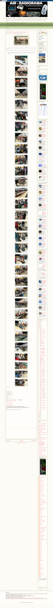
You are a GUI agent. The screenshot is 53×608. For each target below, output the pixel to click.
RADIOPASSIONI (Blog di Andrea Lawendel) (42, 445)
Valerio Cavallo (41, 560)
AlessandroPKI (41, 480)
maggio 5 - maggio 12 (42, 386)
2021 (39, 326)
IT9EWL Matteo (41, 509)
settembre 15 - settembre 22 (41, 359)
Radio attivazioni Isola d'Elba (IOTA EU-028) (42, 159)
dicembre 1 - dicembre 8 (42, 336)
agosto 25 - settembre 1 (42, 364)
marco (40, 575)
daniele (40, 564)
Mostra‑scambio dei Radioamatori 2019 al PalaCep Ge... (42, 352)
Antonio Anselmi (41, 486)
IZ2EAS (40, 512)
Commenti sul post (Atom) (22, 442)
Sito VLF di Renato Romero (42, 451)
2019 (39, 328)
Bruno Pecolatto (41, 487)
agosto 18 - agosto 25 (42, 366)
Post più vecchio (34, 440)
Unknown (41, 542)
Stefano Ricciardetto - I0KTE (43, 539)
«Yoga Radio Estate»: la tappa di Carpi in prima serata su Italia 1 (13, 25)
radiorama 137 (44, 185)
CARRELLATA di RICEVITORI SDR (44, 122)
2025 (39, 322)
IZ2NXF (40, 513)
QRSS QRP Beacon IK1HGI (43, 527)
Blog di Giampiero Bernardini (42, 437)
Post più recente (8, 440)
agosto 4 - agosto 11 (42, 369)
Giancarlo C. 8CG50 (42, 501)
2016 (39, 413)
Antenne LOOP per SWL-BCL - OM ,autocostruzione (44, 226)
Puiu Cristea (41, 524)
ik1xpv (40, 572)
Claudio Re (41, 490)
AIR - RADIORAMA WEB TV (42, 423)
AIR (39, 422)
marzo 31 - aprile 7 (41, 392)
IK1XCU (35, 50)
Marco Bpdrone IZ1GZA (42, 516)
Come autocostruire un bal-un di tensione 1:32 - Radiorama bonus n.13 (44, 213)
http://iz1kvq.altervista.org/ (9, 394)
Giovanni (41, 506)
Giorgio (40, 505)
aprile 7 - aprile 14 (41, 391)
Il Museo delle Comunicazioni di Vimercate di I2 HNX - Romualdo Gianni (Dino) (44, 135)
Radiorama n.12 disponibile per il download (44, 199)
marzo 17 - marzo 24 (42, 394)
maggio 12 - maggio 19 (42, 384)
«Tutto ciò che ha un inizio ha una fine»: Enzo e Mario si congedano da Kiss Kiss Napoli (16, 24)
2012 (39, 417)
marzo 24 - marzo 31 (42, 393)
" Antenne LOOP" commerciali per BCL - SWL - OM (44, 301)
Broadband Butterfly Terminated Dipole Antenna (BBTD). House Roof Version (42, 274)
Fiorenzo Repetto (42, 494)
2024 (39, 323)
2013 (39, 416)
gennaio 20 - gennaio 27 (42, 405)
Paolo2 (40, 523)
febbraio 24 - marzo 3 (42, 397)
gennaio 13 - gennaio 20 (42, 407)
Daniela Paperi (41, 491)
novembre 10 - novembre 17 (41, 342)
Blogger (32, 602)
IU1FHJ (30, 50)
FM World (40, 436)
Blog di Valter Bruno (41, 441)
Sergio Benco (41, 538)
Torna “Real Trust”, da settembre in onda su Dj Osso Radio (34, 24)
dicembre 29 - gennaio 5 (42, 329)
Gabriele (41, 498)
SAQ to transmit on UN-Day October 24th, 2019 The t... (42, 349)
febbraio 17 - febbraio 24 (42, 398)
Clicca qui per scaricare (42, 63)
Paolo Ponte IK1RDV (42, 520)
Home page (21, 440)
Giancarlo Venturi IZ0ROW (43, 502)
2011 (39, 418)
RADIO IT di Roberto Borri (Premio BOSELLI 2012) (42, 443)
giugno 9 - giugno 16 (42, 379)
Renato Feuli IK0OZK (42, 528)
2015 (39, 414)
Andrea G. (41, 483)
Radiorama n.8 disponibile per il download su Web (44, 244)
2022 (39, 325)
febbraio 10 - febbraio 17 (42, 400)
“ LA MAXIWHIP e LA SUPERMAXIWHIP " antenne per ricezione (44, 266)
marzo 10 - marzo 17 (42, 395)
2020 (39, 327)
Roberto (41, 534)
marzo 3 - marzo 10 (41, 396)
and (40, 561)
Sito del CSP (40, 446)
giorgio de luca (41, 568)
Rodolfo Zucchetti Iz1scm (43, 535)
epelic (40, 565)
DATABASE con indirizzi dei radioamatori (44, 259)
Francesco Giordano (42, 495)
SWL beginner (40, 452)
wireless (41, 576)
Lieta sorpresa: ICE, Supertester (44, 164)
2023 (39, 324)
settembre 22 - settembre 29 (41, 358)
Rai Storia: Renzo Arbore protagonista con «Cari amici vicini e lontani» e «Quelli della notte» (33, 25)
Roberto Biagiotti (42, 531)
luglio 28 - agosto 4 (41, 370)
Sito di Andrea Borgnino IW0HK (42, 447)
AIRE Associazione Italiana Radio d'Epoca (42, 429)
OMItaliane (41, 517)
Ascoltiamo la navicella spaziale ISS (44, 289)
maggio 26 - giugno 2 (42, 381)
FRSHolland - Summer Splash (44, 170)
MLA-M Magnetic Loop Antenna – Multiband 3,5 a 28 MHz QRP (44, 128)
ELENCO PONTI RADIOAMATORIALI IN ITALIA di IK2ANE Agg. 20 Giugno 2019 (44, 282)
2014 (39, 415)
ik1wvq (40, 571)
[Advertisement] (21, 433)
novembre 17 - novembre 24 (41, 340)
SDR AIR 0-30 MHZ (44, 152)
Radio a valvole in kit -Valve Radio (44, 307)
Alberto (40, 479)
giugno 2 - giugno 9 (41, 380)
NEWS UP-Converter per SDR (44, 176)
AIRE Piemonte (41, 431)
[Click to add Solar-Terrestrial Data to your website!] (43, 474)
